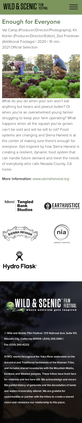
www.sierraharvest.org (51, 179)
